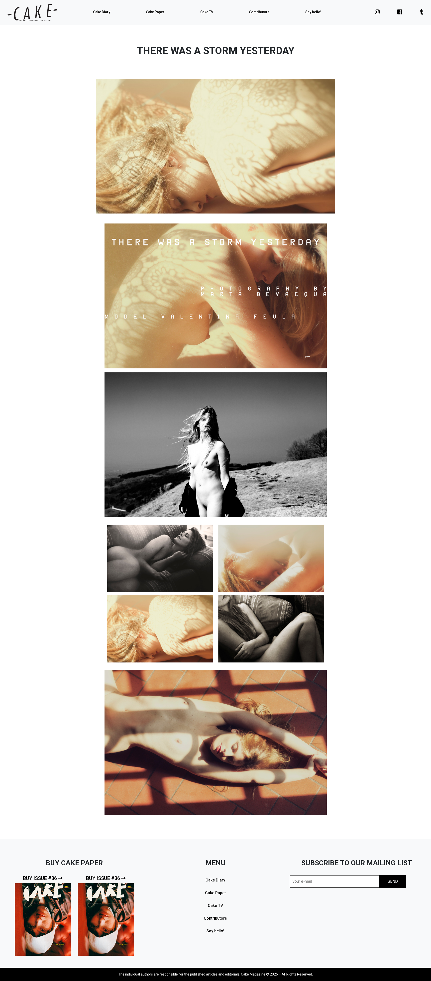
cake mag (32, 12)
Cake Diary (101, 12)
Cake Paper (155, 12)
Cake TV (206, 12)
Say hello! (313, 12)
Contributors (259, 12)
